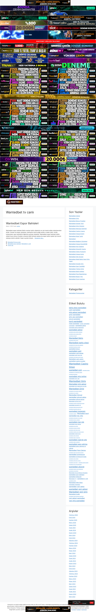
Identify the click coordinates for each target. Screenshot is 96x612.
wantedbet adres (80, 325)
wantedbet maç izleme (75, 424)
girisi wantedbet (74, 315)
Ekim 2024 (72, 535)
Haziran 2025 (73, 520)
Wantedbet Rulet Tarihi (76, 236)
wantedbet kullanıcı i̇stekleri (74, 419)
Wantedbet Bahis (76, 338)
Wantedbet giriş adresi (77, 384)
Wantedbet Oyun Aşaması (77, 279)
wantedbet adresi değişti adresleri (75, 332)
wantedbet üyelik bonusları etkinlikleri (76, 496)
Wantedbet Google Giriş (76, 264)
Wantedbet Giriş (74, 218)
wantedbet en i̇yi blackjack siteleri (75, 372)
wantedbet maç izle (76, 422)
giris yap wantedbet (76, 317)
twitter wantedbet (84, 323)
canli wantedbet (74, 310)
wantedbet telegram (75, 477)
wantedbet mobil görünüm (74, 435)
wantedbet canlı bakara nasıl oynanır (76, 357)
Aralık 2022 (72, 591)
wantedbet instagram (77, 411)
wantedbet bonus (74, 349)
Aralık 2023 (72, 561)
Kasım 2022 (72, 594)
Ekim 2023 (72, 566)
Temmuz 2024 (73, 543)
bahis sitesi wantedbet (77, 308)
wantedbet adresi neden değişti (75, 334)
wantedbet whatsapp (74, 484)
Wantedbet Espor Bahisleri (22, 223)
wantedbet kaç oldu (76, 416)
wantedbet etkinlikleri (73, 374)
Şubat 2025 (72, 525)
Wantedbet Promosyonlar (14, 242)
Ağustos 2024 (73, 540)
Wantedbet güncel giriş (75, 401)
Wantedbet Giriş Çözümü (76, 226)
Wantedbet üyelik (74, 494)
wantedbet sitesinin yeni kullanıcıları (76, 469)
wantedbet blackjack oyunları (74, 347)
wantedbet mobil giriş (74, 433)
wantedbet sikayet (76, 467)
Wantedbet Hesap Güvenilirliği (78, 244)
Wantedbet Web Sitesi (76, 482)
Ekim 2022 (72, 597)
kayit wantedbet (75, 321)
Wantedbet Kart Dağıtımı (76, 246)
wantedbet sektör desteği (83, 462)
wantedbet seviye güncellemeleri (75, 464)
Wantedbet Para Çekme (77, 450)
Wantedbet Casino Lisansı (77, 231)
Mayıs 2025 (72, 522)
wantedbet (72, 325)
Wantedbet (72, 239)
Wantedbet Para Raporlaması (78, 274)
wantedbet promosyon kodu (77, 456)
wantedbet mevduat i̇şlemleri (74, 428)
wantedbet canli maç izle (75, 355)
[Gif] (48, 96)
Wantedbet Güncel (75, 395)
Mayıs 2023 (72, 579)
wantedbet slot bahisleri (73, 471)
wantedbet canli (75, 351)
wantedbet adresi (75, 330)
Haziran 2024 (73, 545)
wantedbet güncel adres (77, 397)
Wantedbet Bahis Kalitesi (76, 271)
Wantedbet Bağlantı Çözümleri (78, 241)
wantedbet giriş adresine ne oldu (77, 386)
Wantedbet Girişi (76, 389)
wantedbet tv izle (82, 478)
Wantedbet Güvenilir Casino (77, 249)
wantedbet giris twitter (77, 376)
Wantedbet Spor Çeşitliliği (77, 266)
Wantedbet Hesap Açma (76, 254)
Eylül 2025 (72, 517)
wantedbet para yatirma (78, 444)
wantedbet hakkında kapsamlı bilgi (75, 407)
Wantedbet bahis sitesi (79, 343)
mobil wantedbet (74, 323)
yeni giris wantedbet (77, 501)
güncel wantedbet (74, 319)
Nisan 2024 (72, 551)
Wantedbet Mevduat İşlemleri (78, 228)
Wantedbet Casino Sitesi (78, 365)
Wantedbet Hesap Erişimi (76, 234)
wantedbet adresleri (73, 335)
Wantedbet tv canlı (26, 243)
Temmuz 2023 (73, 574)
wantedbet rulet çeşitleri (73, 458)
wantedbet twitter (72, 480)
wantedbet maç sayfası (73, 426)
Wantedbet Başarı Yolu (76, 276)
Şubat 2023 (72, 586)
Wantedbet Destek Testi (76, 223)
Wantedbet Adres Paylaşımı (77, 251)
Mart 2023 (72, 584)
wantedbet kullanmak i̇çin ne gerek (75, 418)
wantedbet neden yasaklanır (74, 442)
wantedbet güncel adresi (76, 399)
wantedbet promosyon (77, 454)
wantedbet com (75, 370)
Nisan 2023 (72, 581)
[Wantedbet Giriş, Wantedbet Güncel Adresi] (14, 202)
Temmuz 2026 (73, 515)
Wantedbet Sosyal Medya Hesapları (78, 473)
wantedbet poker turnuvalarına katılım (76, 452)
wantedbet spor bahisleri (76, 474)
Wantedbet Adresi (74, 216)
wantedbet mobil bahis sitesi (74, 430)
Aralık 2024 (72, 530)
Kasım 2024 (72, 533)
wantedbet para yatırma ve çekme (77, 447)
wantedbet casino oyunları (77, 361)
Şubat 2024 (72, 556)
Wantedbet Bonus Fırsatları (77, 221)
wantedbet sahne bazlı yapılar (75, 460)
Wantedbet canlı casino (76, 359)
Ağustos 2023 (73, 571)
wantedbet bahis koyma (73, 340)
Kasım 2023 (72, 563)
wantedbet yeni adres (76, 487)
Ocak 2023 (72, 589)
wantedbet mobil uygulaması (74, 437)
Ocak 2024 (72, 558)
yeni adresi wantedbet (77, 498)
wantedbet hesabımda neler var (75, 409)
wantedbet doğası (86, 370)
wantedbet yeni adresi (78, 489)
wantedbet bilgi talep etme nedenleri (76, 345)
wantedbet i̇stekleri (72, 413)
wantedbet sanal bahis (73, 462)
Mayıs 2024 (72, 548)
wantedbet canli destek (76, 353)
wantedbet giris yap (74, 378)
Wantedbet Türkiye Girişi (76, 269)
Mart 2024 (72, 553)
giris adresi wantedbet (77, 312)
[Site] (24, 70)
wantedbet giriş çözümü (73, 393)
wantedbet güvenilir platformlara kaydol (76, 403)
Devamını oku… (39, 238)
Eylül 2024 (72, 538)
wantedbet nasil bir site (78, 440)
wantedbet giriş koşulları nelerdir (75, 391)
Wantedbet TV (72, 478)
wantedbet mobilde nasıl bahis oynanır (76, 431)
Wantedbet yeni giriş (78, 492)
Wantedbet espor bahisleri (14, 243)
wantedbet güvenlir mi (75, 405)
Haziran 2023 (73, 576)
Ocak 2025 (72, 528)
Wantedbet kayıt (83, 413)
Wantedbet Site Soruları (76, 257)
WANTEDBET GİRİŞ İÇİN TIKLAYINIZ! (48, 41)
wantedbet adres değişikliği (76, 327)
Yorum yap (10, 245)
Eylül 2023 (72, 568)
